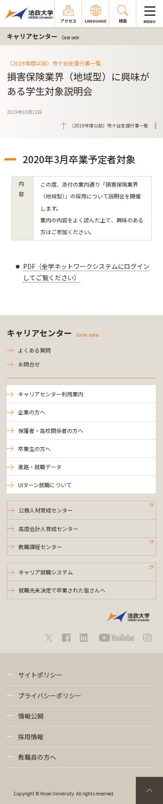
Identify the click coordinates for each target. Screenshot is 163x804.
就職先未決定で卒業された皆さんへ (62, 590)
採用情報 (30, 736)
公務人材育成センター (46, 510)
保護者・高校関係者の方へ (50, 430)
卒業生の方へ (34, 448)
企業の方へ (31, 412)
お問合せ (29, 364)
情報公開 (30, 715)
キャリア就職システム (46, 572)
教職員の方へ (37, 757)
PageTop (149, 790)
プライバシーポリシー (50, 695)
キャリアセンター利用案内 (50, 394)
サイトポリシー (40, 674)
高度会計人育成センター (48, 528)
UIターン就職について (45, 485)
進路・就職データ (40, 466)
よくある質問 (34, 350)
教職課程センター (40, 546)
